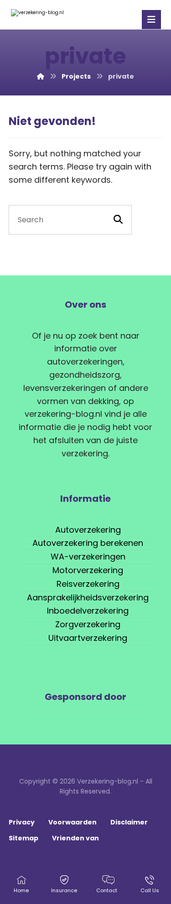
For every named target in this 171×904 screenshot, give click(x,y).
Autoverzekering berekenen (87, 543)
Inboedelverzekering (88, 610)
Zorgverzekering (87, 624)
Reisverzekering (88, 583)
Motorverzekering (87, 570)
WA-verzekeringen (88, 556)
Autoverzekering (88, 529)
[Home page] (40, 76)
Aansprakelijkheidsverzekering (88, 597)
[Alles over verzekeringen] (43, 12)
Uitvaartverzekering (87, 638)
